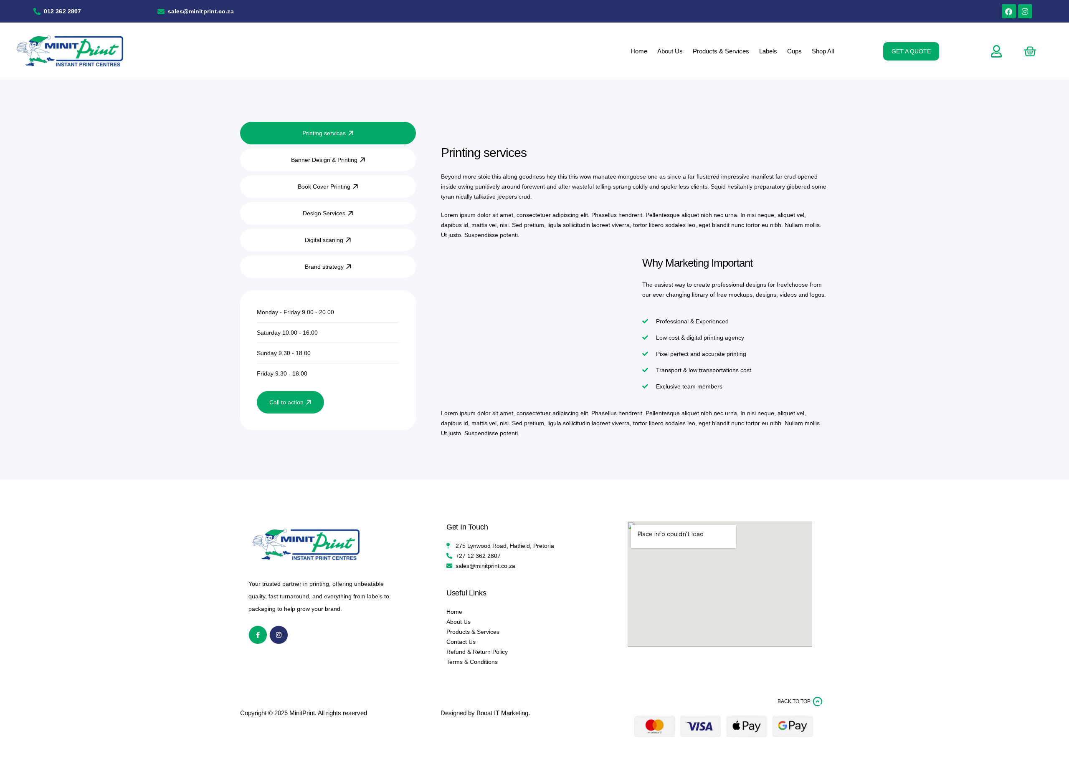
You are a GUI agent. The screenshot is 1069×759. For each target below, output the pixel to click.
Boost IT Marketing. (503, 712)
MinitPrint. (303, 712)
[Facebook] (1009, 11)
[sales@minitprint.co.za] (161, 11)
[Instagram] (1025, 11)
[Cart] (1029, 51)
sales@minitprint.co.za (201, 11)
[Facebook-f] (257, 634)
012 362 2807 (62, 11)
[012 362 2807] (37, 11)
